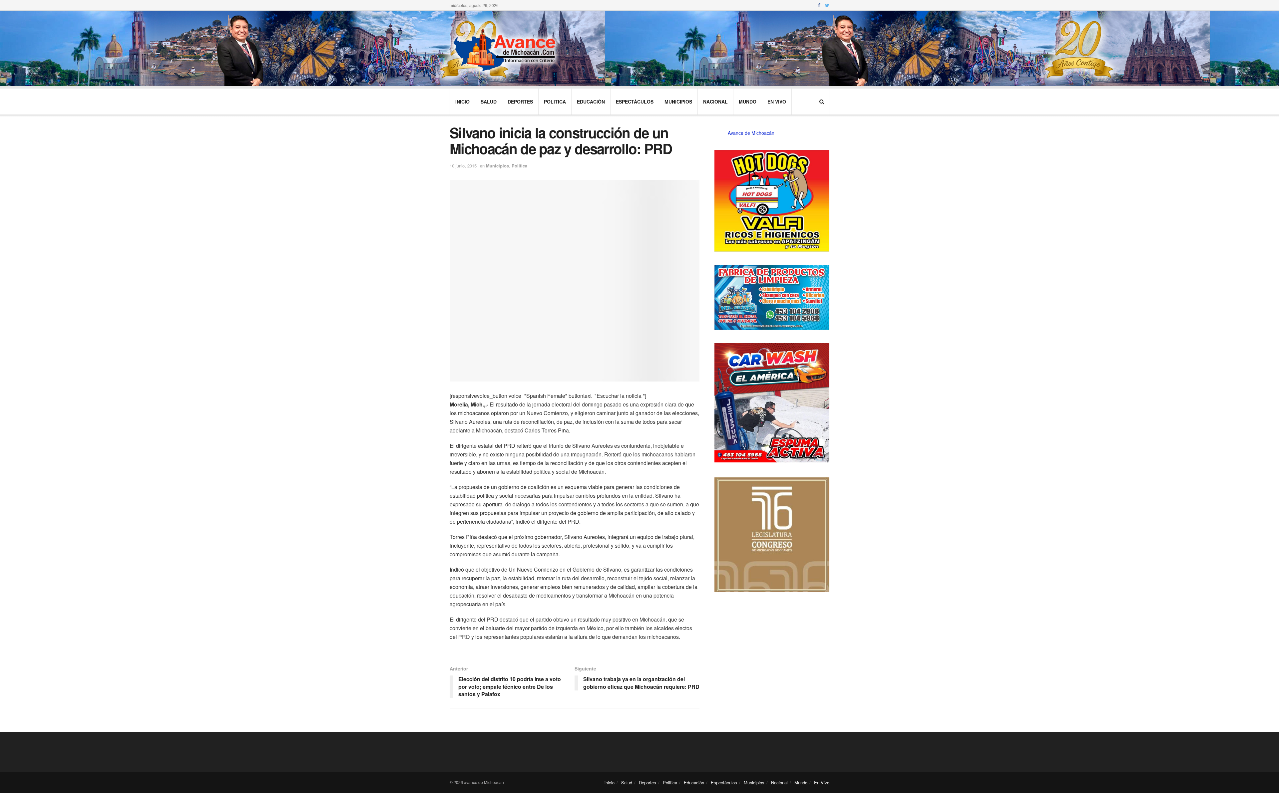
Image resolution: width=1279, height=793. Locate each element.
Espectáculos (634, 101)
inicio (462, 101)
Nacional (715, 101)
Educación (591, 101)
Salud (489, 101)
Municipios (678, 101)
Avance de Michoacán (751, 133)
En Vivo (776, 101)
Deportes (520, 101)
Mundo (747, 101)
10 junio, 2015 (463, 165)
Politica (555, 101)
